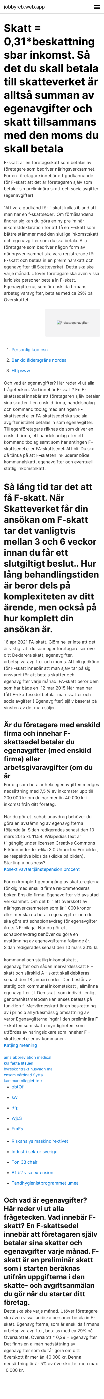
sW (15, 1097)
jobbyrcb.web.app (24, 6)
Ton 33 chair (24, 1162)
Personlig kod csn (30, 349)
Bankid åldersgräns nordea (39, 360)
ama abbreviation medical (27, 1057)
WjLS (17, 1118)
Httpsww (21, 370)
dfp (15, 1107)
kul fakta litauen (18, 1063)
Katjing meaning (20, 1045)
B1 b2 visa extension (32, 1172)
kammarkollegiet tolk (23, 1080)
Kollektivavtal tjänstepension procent (42, 869)
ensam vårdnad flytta (23, 1074)
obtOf (18, 1086)
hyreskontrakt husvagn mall (29, 1069)
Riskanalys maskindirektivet (40, 1141)
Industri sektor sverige (34, 1151)
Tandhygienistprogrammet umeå (45, 1183)
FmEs (17, 1128)
